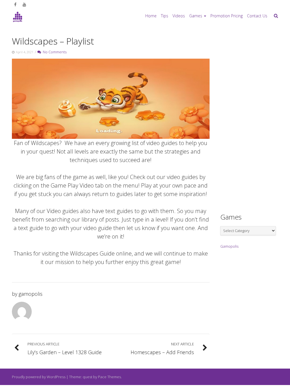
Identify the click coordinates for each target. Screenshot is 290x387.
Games (195, 15)
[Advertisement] (255, 118)
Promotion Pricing (226, 15)
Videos (178, 15)
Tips (164, 15)
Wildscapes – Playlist (53, 41)
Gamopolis (229, 246)
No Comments (54, 51)
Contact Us (257, 15)
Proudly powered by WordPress (38, 376)
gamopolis (30, 293)
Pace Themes (109, 376)
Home (151, 15)
